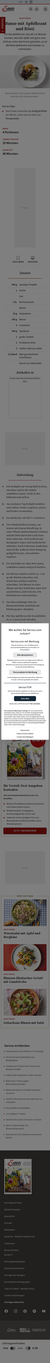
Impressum (25, 730)
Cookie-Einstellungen (25, 737)
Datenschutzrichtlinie (25, 733)
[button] (25, 698)
